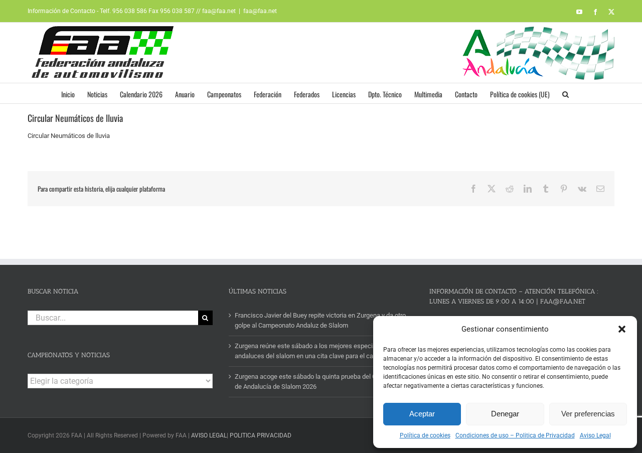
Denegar (505, 413)
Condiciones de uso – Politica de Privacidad (515, 435)
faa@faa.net (260, 11)
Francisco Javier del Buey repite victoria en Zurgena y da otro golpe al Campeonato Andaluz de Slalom (320, 320)
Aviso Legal (595, 435)
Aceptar (422, 413)
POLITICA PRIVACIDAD (260, 435)
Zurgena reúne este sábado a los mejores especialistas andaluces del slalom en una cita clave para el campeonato (318, 351)
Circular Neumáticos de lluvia (69, 135)
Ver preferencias (588, 413)
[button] (622, 329)
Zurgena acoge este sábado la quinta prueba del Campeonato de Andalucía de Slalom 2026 (321, 381)
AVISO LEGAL (209, 435)
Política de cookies (425, 435)
